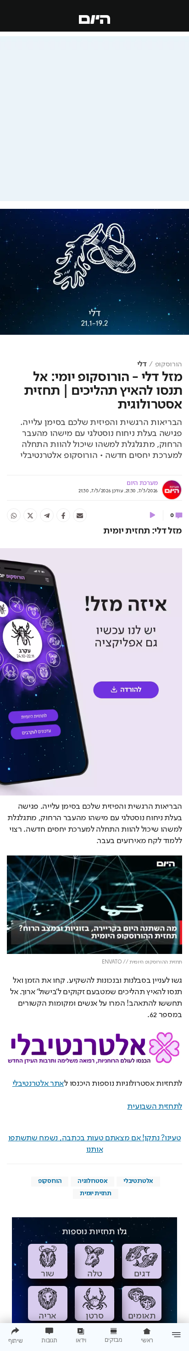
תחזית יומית (95, 1193)
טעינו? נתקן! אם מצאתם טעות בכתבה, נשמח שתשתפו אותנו (94, 1144)
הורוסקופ (168, 364)
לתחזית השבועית (154, 1106)
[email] (80, 515)
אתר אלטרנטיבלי (38, 1083)
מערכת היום (142, 483)
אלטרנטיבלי (138, 1181)
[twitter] (30, 515)
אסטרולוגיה (92, 1181)
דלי (142, 364)
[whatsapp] (14, 515)
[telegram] (47, 515)
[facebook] (63, 515)
